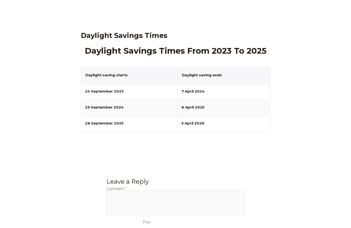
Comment (116, 188)
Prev (147, 222)
